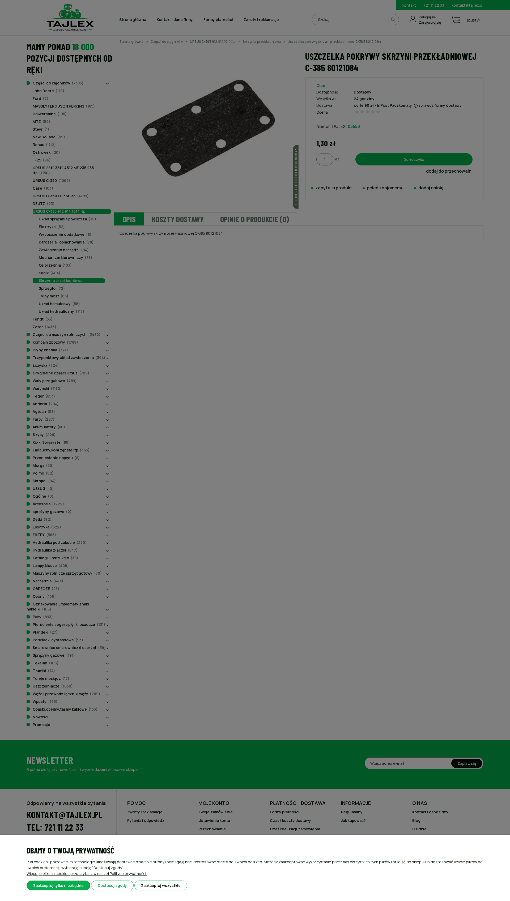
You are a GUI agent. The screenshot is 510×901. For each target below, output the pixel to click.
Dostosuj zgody (112, 885)
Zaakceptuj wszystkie (161, 885)
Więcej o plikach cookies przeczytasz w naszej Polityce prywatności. (87, 873)
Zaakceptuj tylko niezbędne (58, 885)
